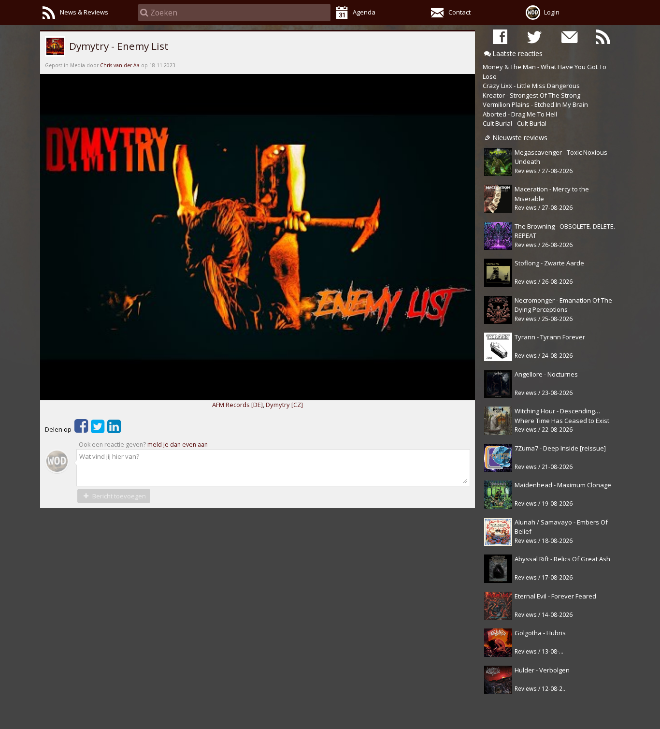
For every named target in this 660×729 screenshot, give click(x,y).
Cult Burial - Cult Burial (514, 123)
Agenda (364, 12)
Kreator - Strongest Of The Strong (531, 95)
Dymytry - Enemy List (118, 46)
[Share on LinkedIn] (114, 429)
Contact (459, 12)
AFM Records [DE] (237, 404)
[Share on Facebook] (81, 429)
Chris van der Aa (120, 65)
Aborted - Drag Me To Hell (520, 114)
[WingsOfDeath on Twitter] (534, 36)
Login (552, 12)
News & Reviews (84, 12)
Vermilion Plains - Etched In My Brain (535, 104)
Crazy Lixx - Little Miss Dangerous (531, 85)
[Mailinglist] (569, 36)
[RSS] (603, 36)
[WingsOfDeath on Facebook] (500, 36)
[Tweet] (97, 429)
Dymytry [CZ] (284, 404)
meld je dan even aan (177, 444)
